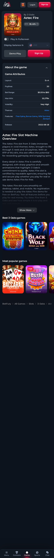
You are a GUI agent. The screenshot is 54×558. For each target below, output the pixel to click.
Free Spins (20, 116)
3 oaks (41, 303)
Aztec (46, 110)
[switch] (27, 39)
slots (31, 303)
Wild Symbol (44, 116)
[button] (13, 236)
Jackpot (46, 119)
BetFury (6, 303)
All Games (20, 303)
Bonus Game (31, 116)
